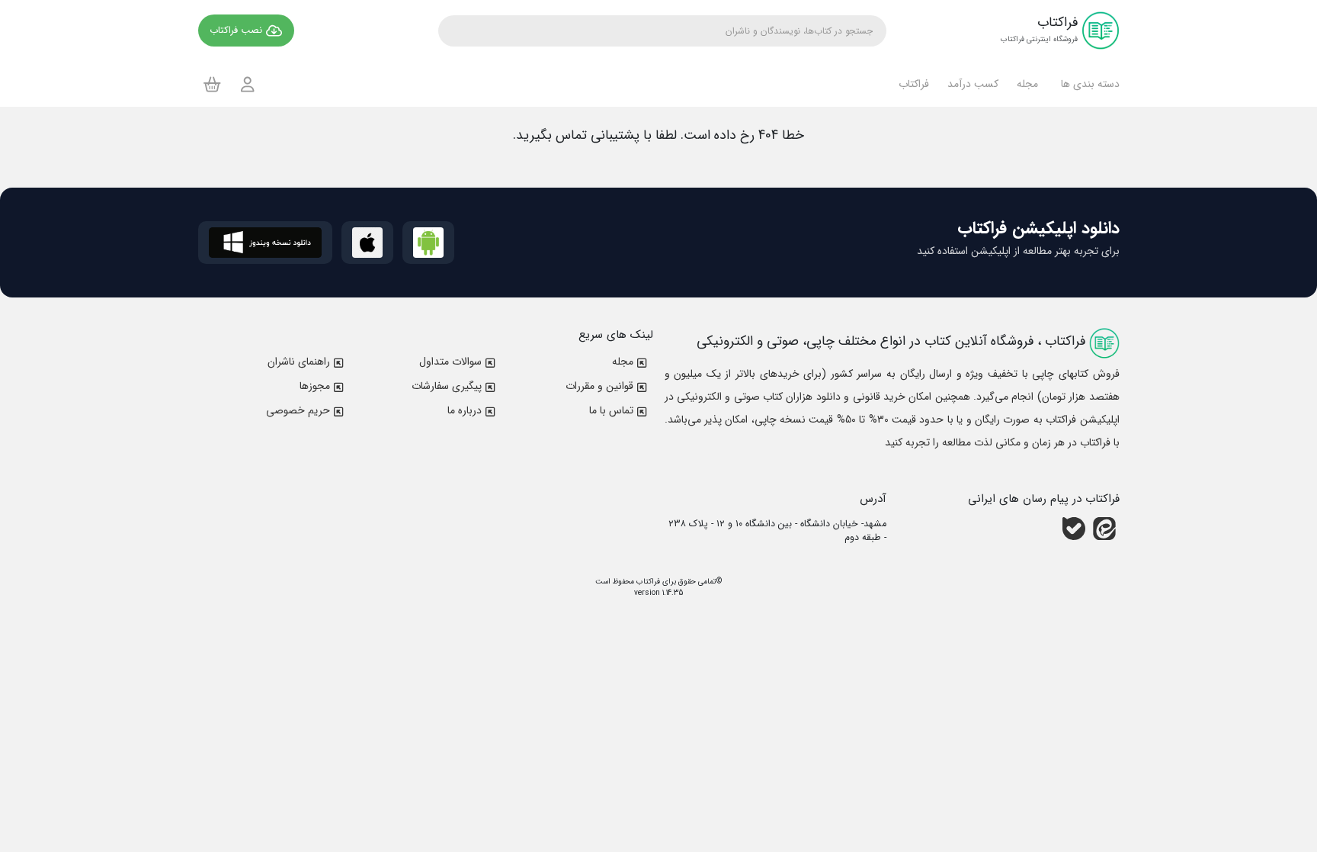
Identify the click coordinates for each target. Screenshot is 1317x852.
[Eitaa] (1104, 527)
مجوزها (315, 386)
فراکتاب (647, 581)
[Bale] (1073, 527)
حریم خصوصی (298, 410)
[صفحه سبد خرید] (212, 84)
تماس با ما (611, 410)
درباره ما (464, 410)
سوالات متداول (450, 361)
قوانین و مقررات (599, 386)
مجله (622, 361)
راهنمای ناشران (299, 361)
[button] (1088, 84)
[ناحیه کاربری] (248, 84)
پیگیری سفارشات (447, 386)
